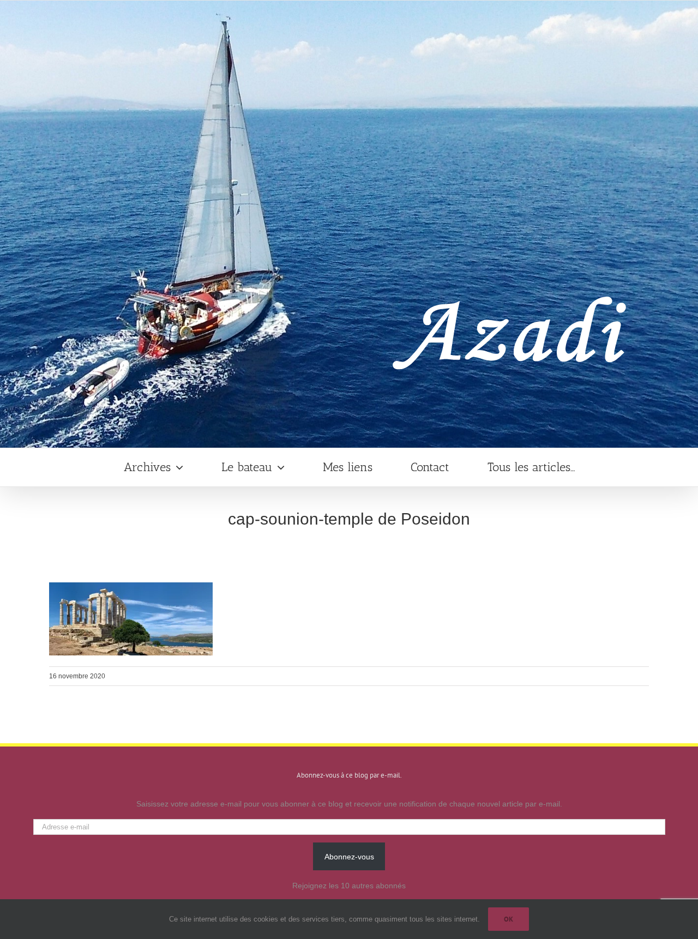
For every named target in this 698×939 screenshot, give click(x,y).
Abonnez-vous (349, 856)
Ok (508, 919)
